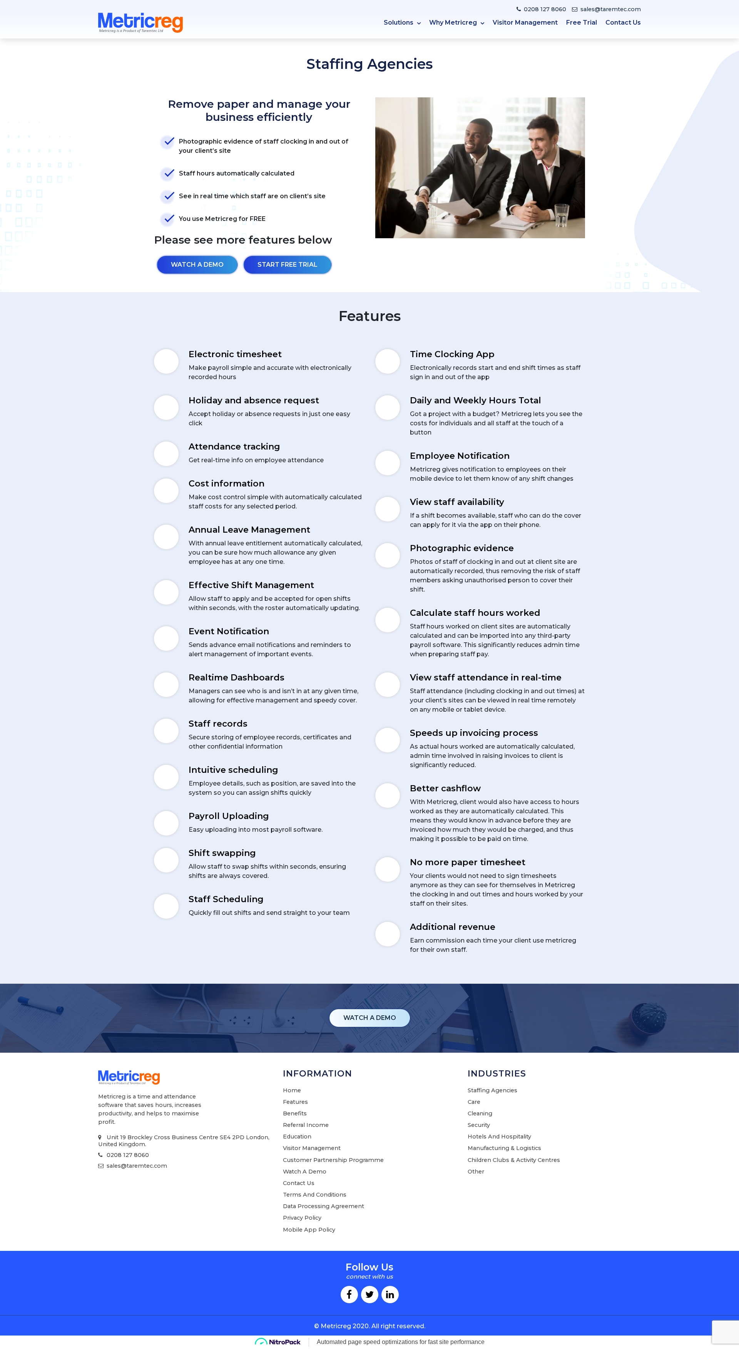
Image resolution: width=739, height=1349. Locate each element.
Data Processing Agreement (323, 1206)
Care (474, 1101)
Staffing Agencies (492, 1090)
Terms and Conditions (314, 1194)
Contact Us (623, 22)
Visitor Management (525, 22)
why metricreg (453, 22)
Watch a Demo (304, 1171)
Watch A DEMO (197, 264)
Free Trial (581, 22)
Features (295, 1101)
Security (479, 1125)
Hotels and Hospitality (499, 1136)
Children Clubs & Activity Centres (514, 1160)
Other (476, 1171)
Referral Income (306, 1125)
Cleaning (480, 1113)
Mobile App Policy (309, 1229)
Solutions (399, 22)
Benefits (295, 1113)
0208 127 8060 (545, 9)
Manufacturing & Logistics (504, 1148)
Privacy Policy (302, 1217)
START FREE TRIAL (287, 264)
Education (297, 1136)
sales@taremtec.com (610, 9)
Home (292, 1090)
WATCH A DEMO (369, 1017)
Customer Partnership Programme (333, 1160)
